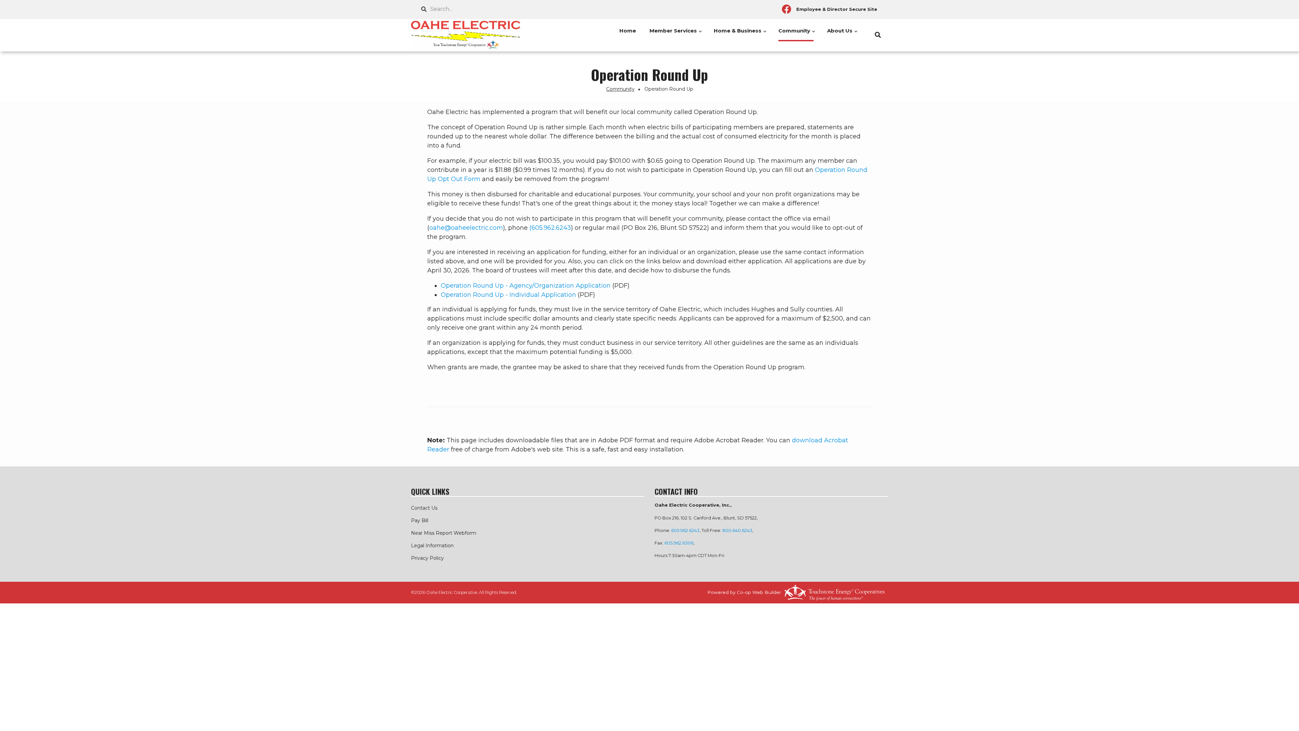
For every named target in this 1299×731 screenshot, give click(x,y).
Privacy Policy (427, 558)
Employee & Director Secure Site (836, 9)
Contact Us (424, 508)
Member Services (676, 34)
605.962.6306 (678, 543)
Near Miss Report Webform (443, 533)
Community (797, 34)
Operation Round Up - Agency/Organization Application (526, 285)
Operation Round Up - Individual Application (509, 294)
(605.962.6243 (550, 227)
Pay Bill (419, 520)
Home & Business (740, 34)
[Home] (467, 35)
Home (627, 30)
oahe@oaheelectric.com (466, 227)
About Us (842, 34)
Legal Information (432, 545)
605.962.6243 (685, 530)
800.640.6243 (737, 530)
